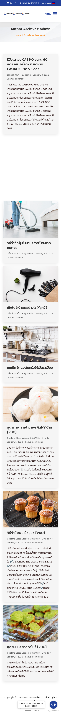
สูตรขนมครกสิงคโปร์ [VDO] (27, 647)
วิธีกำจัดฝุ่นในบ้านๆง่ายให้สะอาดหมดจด (29, 245)
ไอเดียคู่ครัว (12, 189)
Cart (13, 3)
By (26, 75)
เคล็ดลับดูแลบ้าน (14, 253)
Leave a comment (15, 78)
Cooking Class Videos (18, 438)
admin (45, 29)
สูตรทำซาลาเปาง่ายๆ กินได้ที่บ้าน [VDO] (29, 429)
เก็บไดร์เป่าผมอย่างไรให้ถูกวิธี (27, 307)
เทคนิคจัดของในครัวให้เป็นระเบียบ (30, 367)
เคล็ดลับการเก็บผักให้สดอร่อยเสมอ (27, 181)
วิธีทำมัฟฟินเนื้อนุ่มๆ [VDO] (26, 533)
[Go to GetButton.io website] (53, 711)
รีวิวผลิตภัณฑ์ (13, 75)
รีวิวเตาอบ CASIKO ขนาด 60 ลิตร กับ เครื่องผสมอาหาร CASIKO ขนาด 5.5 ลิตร (27, 64)
